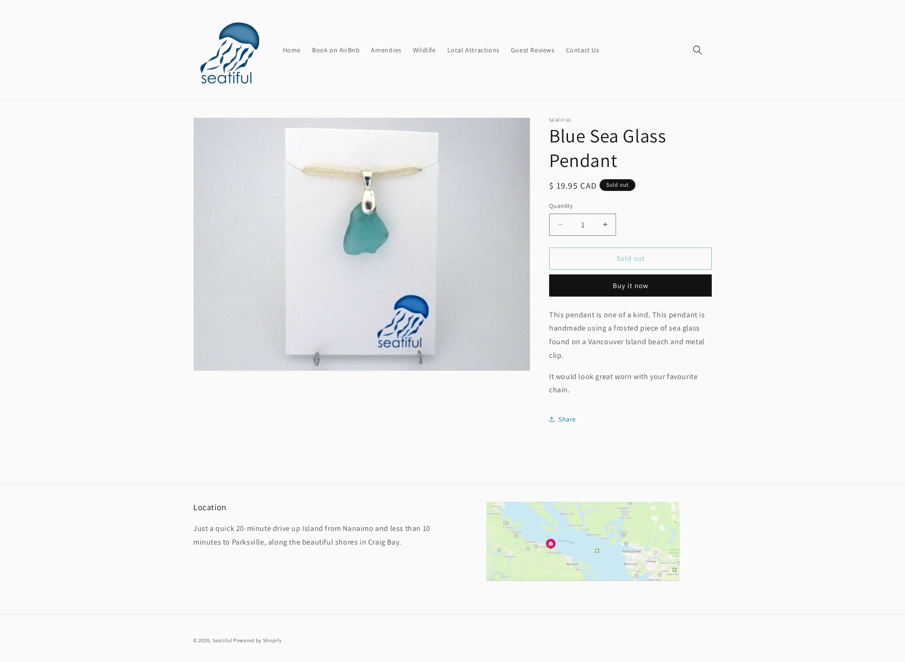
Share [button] (567, 419)
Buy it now (631, 285)
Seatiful (222, 640)
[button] (697, 50)
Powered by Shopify (257, 640)
